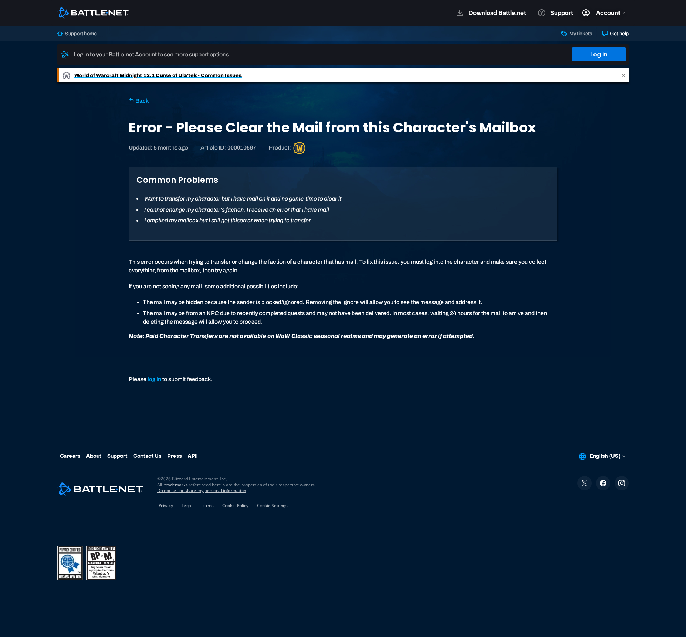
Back (141, 101)
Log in (598, 54)
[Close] (623, 75)
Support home (80, 33)
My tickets (580, 33)
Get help (619, 33)
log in (154, 379)
